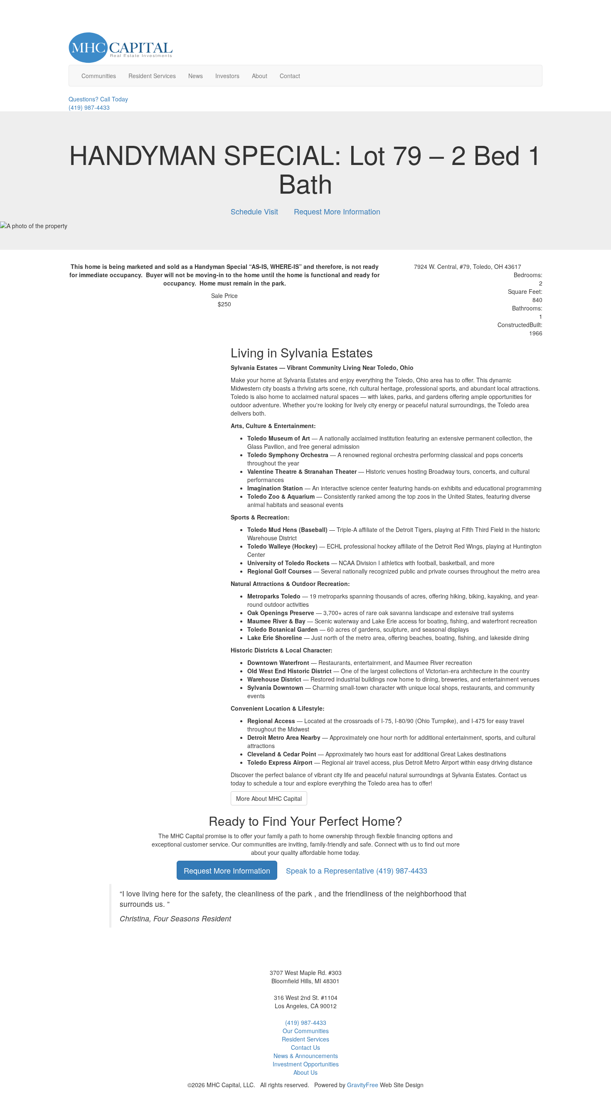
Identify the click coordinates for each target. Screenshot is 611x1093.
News (195, 75)
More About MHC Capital (269, 798)
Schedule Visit (254, 211)
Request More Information (337, 211)
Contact (290, 75)
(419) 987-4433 (356, 870)
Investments (306, 1064)
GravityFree (362, 1085)
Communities (98, 75)
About (259, 75)
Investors (227, 75)
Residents (152, 75)
